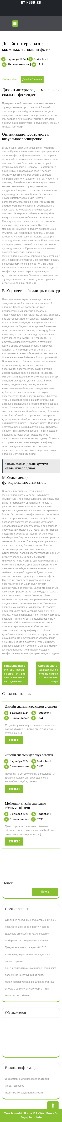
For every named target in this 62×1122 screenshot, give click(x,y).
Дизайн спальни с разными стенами (31, 706)
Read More (15, 741)
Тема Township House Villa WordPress (29, 1113)
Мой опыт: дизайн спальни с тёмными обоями (25, 806)
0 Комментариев (19, 718)
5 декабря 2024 (16, 59)
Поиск (45, 891)
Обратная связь (14, 1085)
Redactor (40, 59)
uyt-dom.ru (31, 2)
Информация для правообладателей (27, 1079)
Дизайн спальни (32, 79)
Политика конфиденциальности (24, 1092)
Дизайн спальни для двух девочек (29, 755)
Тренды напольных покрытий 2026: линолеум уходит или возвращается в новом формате (27, 954)
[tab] (15, 23)
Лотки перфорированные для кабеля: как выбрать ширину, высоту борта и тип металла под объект (29, 988)
